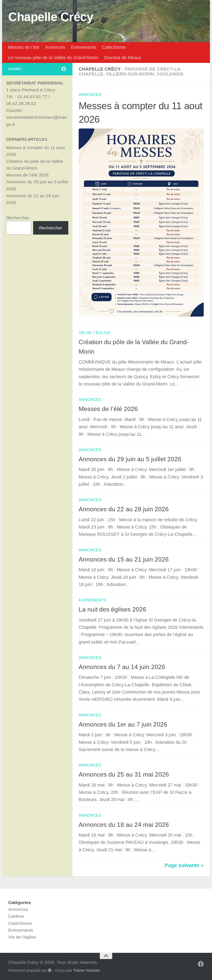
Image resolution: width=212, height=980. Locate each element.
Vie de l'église (94, 332)
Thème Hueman (86, 970)
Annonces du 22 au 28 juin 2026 (124, 509)
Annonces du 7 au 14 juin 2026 (122, 666)
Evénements (83, 47)
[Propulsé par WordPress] (50, 970)
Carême (16, 916)
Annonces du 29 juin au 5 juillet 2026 (130, 459)
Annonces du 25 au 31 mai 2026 (124, 774)
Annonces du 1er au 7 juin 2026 (123, 724)
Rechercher (17, 217)
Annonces (55, 47)
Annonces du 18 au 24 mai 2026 (124, 824)
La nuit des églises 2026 (112, 609)
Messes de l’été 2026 (108, 408)
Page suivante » (184, 865)
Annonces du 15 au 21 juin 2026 (124, 559)
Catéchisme (114, 47)
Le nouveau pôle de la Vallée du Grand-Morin (53, 57)
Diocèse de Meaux (122, 57)
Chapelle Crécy (50, 16)
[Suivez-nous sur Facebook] (63, 68)
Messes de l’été (23, 47)
